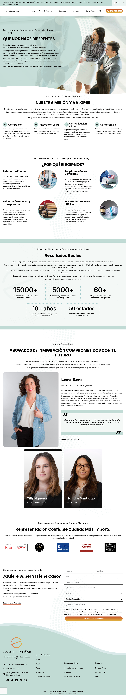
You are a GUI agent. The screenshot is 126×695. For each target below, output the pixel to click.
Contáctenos (90, 11)
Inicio (33, 11)
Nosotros (62, 11)
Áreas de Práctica (45, 11)
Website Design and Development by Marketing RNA (63, 693)
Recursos (76, 11)
